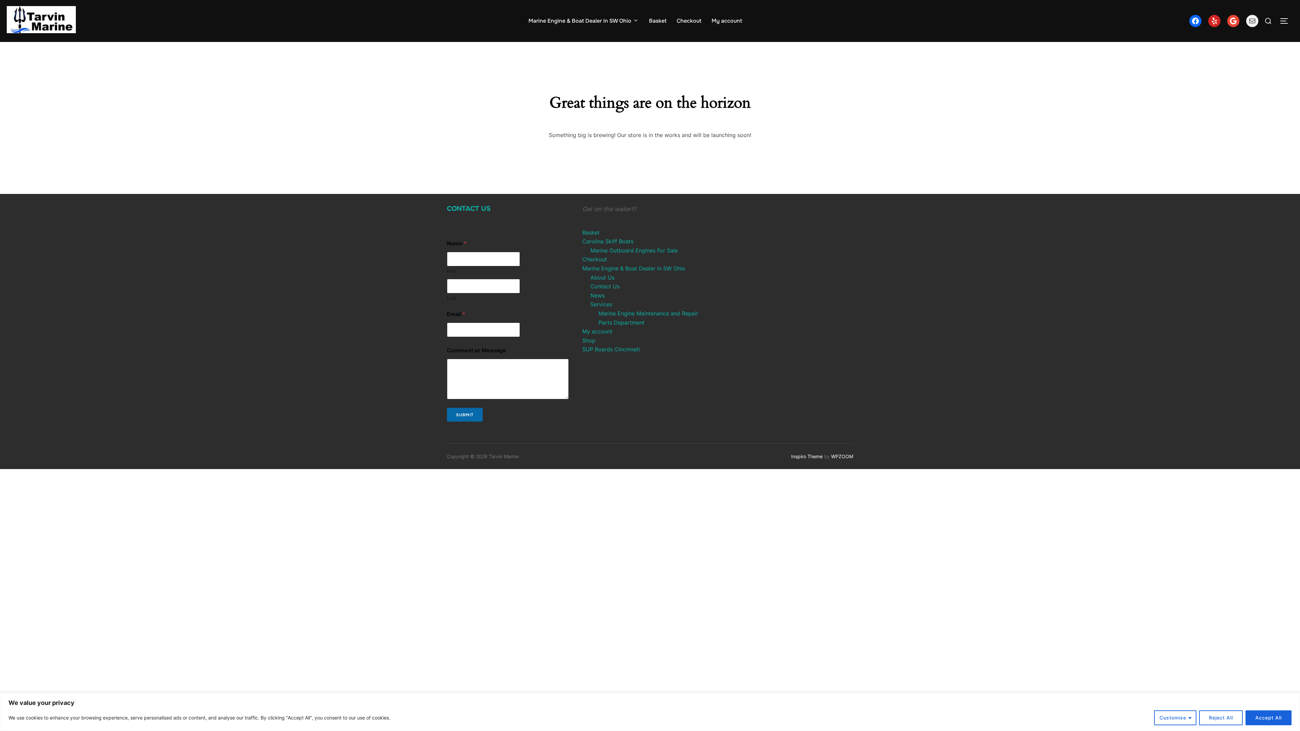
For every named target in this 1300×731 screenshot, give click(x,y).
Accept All (1268, 718)
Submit (465, 415)
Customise (1173, 718)
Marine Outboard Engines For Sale (634, 250)
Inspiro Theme (807, 456)
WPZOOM (842, 456)
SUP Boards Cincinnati (611, 349)
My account (727, 20)
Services (601, 304)
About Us (602, 277)
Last (451, 298)
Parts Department (622, 322)
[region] (650, 712)
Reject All (1221, 718)
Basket (658, 20)
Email (456, 314)
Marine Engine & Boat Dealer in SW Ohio (579, 20)
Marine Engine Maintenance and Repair (648, 313)
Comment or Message (476, 350)
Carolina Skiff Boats (607, 241)
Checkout (689, 20)
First (451, 271)
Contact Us (469, 208)
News (597, 295)
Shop (588, 340)
